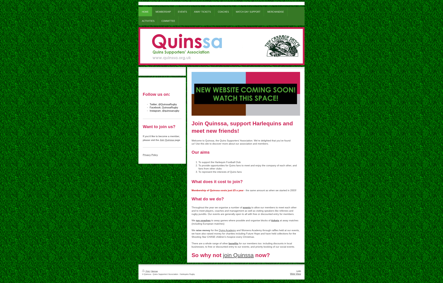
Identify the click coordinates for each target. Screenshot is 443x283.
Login (298, 271)
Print (147, 271)
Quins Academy (227, 230)
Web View (295, 273)
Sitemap (154, 271)
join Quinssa (238, 255)
